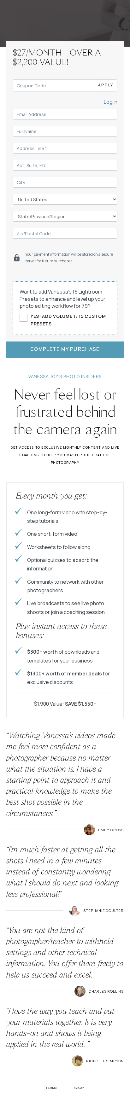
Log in (110, 101)
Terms (51, 1088)
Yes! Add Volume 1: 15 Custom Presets (68, 320)
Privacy (77, 1088)
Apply (106, 85)
